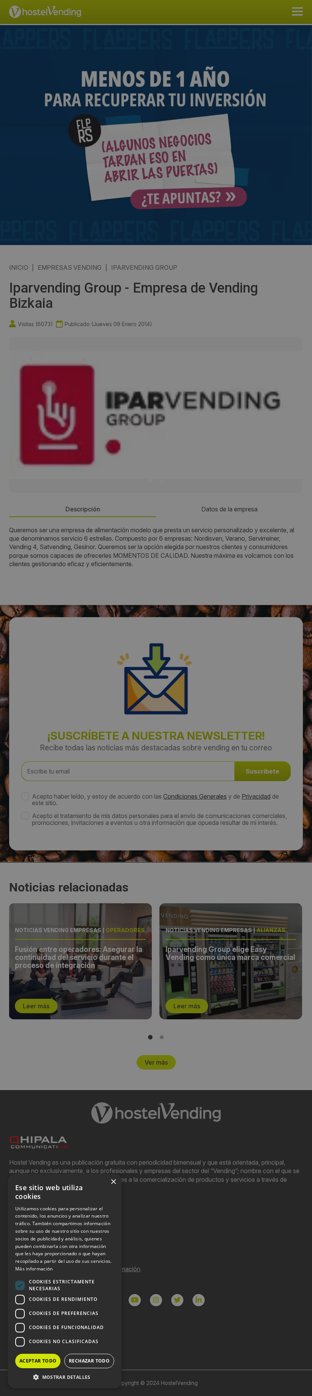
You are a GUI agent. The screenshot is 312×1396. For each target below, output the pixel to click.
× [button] (113, 1182)
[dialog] (156, 698)
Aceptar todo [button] (38, 1361)
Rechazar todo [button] (89, 1361)
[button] (64, 1377)
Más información (34, 1268)
